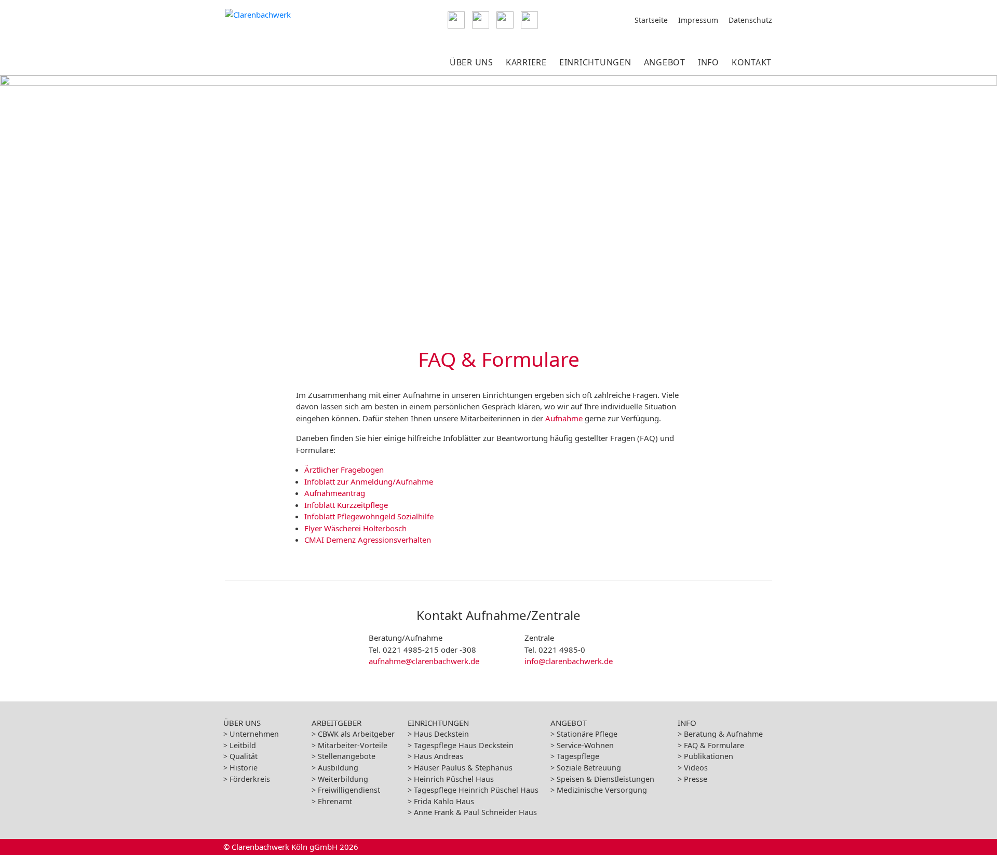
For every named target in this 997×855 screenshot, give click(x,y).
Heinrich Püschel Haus (454, 779)
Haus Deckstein (441, 734)
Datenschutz (750, 20)
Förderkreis (250, 779)
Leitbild (243, 745)
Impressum (698, 20)
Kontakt (752, 62)
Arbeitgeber (336, 723)
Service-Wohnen (585, 745)
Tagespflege (578, 756)
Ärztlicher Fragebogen (344, 469)
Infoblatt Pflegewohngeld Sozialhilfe (369, 516)
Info (708, 62)
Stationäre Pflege (587, 734)
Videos (696, 768)
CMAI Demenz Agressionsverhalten (367, 539)
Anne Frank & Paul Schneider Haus (475, 812)
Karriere (526, 62)
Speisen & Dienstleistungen (605, 779)
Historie (244, 768)
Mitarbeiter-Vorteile (352, 745)
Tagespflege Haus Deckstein (464, 745)
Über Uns (471, 62)
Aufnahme (564, 418)
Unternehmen (254, 734)
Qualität (244, 756)
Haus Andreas (438, 756)
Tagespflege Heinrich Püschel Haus (476, 790)
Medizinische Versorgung (602, 790)
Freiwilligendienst (349, 790)
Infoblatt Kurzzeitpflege (346, 505)
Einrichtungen (595, 62)
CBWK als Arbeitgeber (356, 734)
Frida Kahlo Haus (444, 801)
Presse (695, 779)
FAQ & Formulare (714, 745)
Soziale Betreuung (589, 768)
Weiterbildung (343, 779)
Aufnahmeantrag (334, 493)
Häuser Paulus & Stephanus (463, 768)
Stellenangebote (346, 756)
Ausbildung (338, 768)
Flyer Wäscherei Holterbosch (355, 528)
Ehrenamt (335, 801)
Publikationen (708, 756)
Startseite (651, 20)
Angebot (664, 62)
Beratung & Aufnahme (723, 734)
